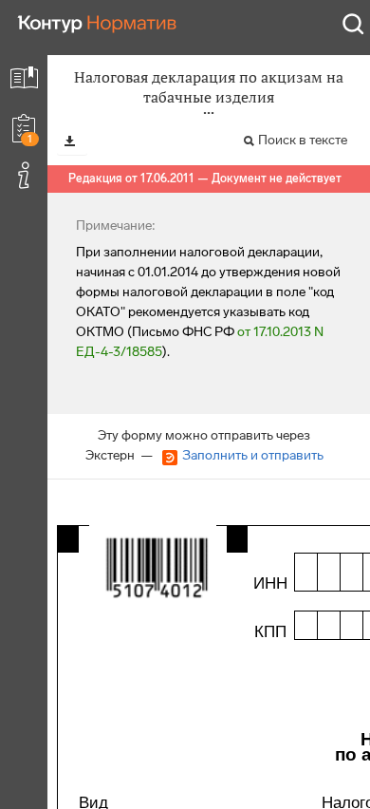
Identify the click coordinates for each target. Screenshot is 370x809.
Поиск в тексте (302, 140)
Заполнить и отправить (253, 455)
